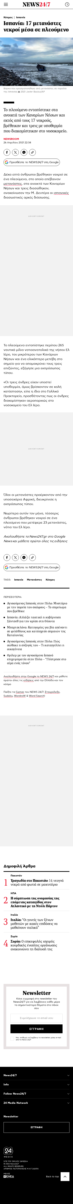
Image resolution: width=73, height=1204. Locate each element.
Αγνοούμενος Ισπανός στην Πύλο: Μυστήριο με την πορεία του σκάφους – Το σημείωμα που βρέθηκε (37, 607)
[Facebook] (7, 152)
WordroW (20, 696)
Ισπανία (20, 17)
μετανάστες (13, 183)
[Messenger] (24, 152)
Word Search (36, 696)
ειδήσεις (60, 541)
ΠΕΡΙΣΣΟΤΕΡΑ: (13, 597)
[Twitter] (15, 152)
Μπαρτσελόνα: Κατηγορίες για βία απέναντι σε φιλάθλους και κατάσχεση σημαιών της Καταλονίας (37, 631)
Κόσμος (8, 17)
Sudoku (8, 696)
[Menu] (6, 4)
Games (20, 692)
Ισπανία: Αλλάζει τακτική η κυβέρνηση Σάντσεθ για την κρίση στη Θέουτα (34, 619)
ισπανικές (61, 193)
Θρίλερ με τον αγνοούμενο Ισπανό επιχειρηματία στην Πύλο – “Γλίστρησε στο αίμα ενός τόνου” (36, 659)
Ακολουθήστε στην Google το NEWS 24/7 (29, 676)
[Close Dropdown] (68, 1075)
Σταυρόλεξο (52, 692)
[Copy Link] (32, 152)
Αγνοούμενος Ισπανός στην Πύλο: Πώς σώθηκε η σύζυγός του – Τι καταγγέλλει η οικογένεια (35, 645)
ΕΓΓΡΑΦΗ (37, 1127)
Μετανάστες (34, 580)
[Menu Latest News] (67, 4)
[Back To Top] (65, 1176)
